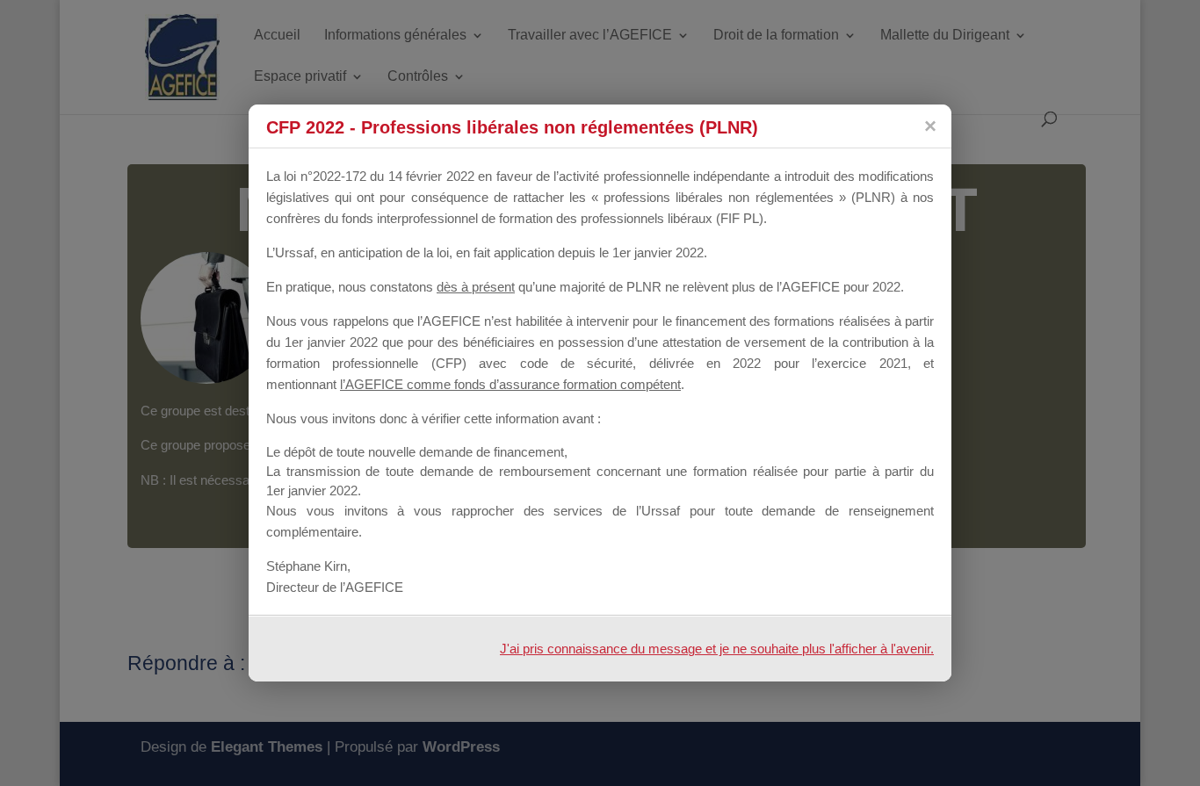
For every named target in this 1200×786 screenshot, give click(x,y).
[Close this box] (929, 126)
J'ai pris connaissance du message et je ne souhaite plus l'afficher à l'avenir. (717, 648)
